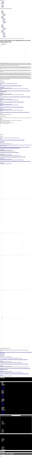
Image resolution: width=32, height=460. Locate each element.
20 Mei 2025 (1, 370)
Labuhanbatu (4, 14)
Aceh (2, 383)
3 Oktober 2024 (2, 355)
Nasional (3, 12)
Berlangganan (3, 445)
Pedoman (3, 6)
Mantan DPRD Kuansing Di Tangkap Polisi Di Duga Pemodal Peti (10, 85)
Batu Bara (3, 389)
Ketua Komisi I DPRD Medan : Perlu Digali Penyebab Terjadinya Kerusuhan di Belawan (14, 373)
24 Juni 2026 (1, 93)
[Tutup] (0, 456)
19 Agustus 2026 (2, 87)
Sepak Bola (3, 400)
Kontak (2, 3)
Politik (2, 16)
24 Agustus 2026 (2, 142)
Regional (3, 13)
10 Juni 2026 (1, 98)
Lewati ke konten (2, 0)
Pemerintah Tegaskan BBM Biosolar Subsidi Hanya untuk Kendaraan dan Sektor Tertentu (14, 112)
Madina (4, 15)
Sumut (2, 11)
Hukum (3, 426)
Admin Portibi (2, 141)
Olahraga (4, 19)
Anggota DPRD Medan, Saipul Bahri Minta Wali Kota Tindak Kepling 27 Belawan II (14, 359)
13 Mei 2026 (1, 113)
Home (2, 10)
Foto (2, 401)
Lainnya (3, 18)
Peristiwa (3, 434)
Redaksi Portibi (3, 354)
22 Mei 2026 (1, 103)
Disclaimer (3, 2)
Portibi (1, 38)
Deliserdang (3, 384)
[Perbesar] (2, 317)
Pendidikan (4, 22)
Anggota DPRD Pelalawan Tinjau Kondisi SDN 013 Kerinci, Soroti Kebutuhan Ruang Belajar (15, 96)
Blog (2, 38)
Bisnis (2, 393)
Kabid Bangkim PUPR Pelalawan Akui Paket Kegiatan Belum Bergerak (11, 107)
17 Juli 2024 (1, 365)
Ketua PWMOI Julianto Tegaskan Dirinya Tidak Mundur (9, 152)
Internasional (4, 21)
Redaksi (3, 1)
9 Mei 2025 (1, 375)
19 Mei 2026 (1, 108)
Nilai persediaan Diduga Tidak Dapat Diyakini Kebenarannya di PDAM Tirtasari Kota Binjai (15, 161)
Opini (4, 20)
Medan (2, 417)
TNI (3, 23)
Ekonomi (3, 17)
